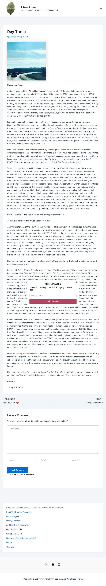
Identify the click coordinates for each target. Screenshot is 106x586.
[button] (53, 283)
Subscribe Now (52, 301)
